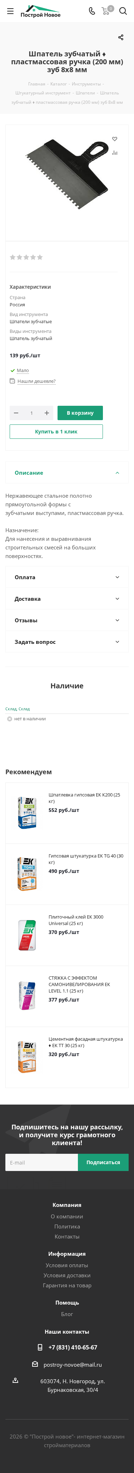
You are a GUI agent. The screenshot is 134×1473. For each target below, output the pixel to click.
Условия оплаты (67, 1265)
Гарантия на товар (67, 1285)
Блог (67, 1314)
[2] (19, 257)
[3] (26, 257)
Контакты (67, 1236)
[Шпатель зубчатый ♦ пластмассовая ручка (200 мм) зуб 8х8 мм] (67, 177)
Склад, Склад (17, 708)
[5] (40, 257)
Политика (67, 1226)
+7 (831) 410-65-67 (73, 1347)
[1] (13, 257)
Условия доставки (67, 1275)
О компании (67, 1216)
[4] (33, 257)
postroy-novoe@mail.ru (73, 1364)
